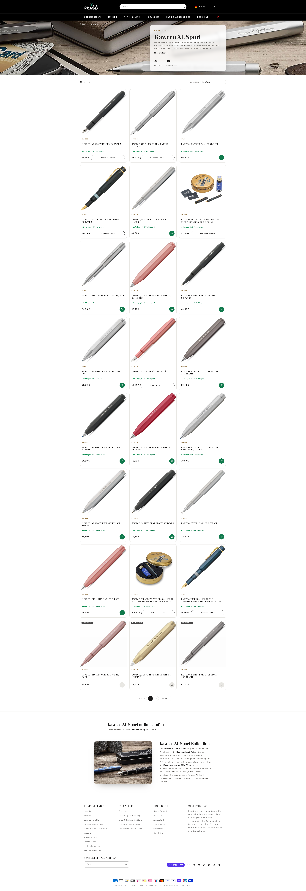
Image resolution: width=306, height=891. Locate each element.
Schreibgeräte (93, 17)
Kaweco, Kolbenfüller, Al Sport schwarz (100, 221)
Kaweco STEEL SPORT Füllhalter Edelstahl (149, 145)
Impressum (133, 885)
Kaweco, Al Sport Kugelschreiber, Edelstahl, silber (200, 448)
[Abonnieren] (126, 864)
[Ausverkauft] (122, 685)
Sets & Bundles (159, 824)
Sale (219, 17)
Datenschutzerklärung (153, 885)
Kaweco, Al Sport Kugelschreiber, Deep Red (151, 448)
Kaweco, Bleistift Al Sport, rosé (101, 599)
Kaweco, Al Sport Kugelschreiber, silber (101, 524)
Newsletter (88, 816)
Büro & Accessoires (178, 17)
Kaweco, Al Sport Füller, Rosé (148, 371)
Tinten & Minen (132, 17)
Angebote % (158, 820)
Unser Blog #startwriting (129, 816)
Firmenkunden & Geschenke (96, 829)
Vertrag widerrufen (92, 850)
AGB (141, 885)
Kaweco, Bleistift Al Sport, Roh (199, 144)
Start (84, 24)
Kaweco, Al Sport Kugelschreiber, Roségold (151, 297)
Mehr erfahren (160, 53)
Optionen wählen (108, 158)
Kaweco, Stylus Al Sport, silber (199, 523)
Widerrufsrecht (90, 842)
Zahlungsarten (90, 837)
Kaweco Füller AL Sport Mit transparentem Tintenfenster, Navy (202, 600)
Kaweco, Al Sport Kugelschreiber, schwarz (101, 448)
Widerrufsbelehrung (171, 885)
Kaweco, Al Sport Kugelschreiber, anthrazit (200, 372)
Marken (112, 17)
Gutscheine (158, 833)
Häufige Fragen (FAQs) (94, 824)
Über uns (122, 811)
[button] (220, 6)
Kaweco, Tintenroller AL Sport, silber (150, 221)
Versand (87, 833)
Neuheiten (157, 816)
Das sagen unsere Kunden (130, 824)
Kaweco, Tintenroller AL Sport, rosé (100, 676)
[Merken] (123, 92)
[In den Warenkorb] (221, 157)
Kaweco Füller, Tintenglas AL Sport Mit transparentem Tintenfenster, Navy (152, 600)
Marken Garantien (92, 846)
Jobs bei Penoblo (91, 820)
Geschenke (203, 17)
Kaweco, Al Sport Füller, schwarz (101, 144)
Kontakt (87, 811)
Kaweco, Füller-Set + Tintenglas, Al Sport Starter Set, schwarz (202, 221)
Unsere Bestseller (161, 811)
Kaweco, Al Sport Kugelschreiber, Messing (151, 676)
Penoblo (123, 885)
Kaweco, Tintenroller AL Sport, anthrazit (199, 676)
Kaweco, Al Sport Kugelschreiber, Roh (101, 372)
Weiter (164, 698)
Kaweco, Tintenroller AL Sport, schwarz (199, 297)
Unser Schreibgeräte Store (130, 820)
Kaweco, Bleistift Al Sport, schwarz (152, 523)
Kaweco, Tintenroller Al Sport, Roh (103, 296)
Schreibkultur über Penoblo (130, 829)
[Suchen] (183, 7)
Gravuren (154, 17)
